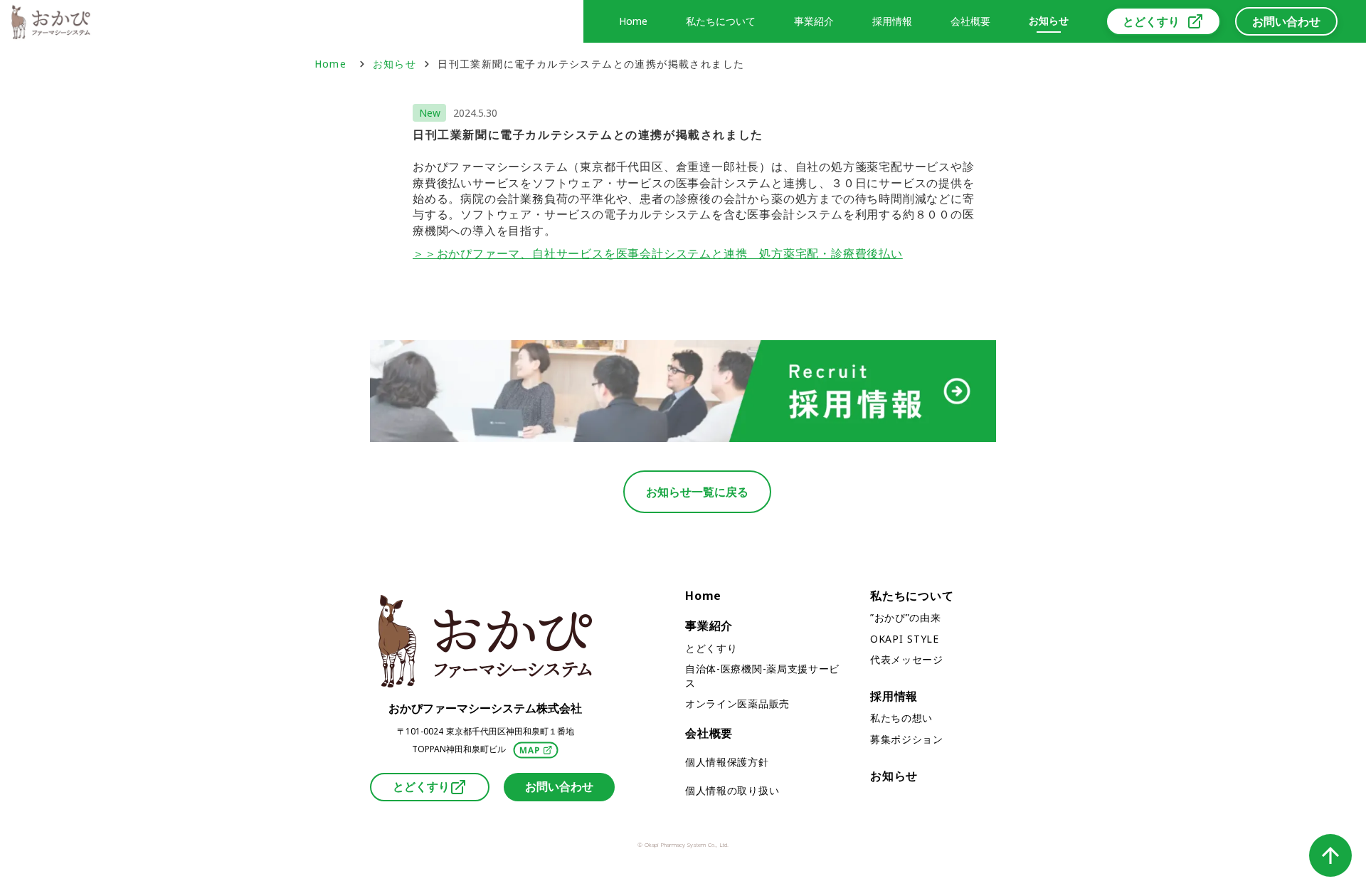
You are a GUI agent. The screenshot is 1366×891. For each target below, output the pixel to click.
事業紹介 (709, 625)
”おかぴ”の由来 (905, 617)
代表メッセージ (906, 659)
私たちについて (912, 595)
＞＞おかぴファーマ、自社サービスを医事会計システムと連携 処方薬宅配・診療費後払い (658, 253)
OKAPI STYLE (904, 638)
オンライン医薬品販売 (737, 703)
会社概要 (970, 21)
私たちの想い (901, 717)
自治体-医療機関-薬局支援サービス (762, 676)
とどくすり (711, 648)
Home (332, 63)
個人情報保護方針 (727, 762)
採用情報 (894, 696)
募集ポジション (906, 739)
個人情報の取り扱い (732, 790)
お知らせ (395, 63)
